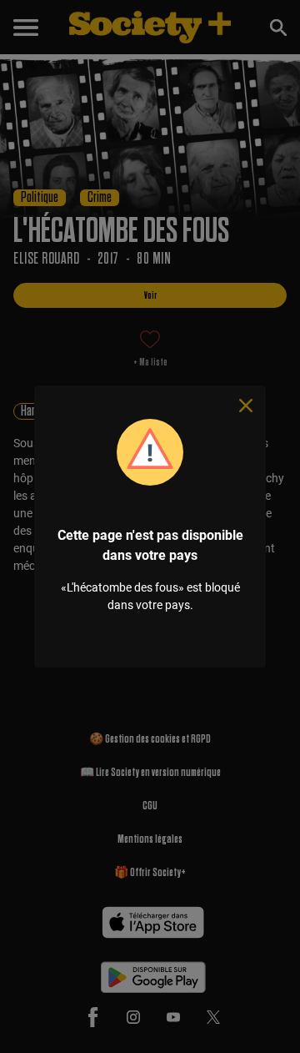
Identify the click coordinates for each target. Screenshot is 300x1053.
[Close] (245, 405)
